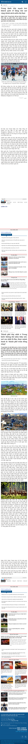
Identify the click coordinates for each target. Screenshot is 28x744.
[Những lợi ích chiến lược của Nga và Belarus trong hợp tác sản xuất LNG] (4, 259)
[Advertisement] (14, 180)
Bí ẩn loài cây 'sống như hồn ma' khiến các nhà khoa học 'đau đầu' (14, 596)
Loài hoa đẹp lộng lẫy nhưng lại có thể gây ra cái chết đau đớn (13, 604)
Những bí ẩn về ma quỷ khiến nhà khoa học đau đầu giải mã (13, 594)
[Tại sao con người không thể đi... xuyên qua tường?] (4, 630)
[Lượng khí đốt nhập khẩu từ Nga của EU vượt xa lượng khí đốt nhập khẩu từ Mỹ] (4, 263)
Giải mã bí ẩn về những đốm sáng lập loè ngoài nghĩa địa (12, 599)
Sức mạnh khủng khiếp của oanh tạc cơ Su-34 (10, 247)
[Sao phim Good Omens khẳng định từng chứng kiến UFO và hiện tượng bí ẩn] (4, 704)
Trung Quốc (9, 202)
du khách (8, 203)
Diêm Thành (19, 580)
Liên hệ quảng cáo (21, 731)
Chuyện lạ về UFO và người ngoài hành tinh (14, 691)
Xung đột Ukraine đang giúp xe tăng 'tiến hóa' (10, 237)
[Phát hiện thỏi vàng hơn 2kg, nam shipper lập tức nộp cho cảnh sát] (4, 615)
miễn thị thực (20, 202)
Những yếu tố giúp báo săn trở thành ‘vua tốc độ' (17, 623)
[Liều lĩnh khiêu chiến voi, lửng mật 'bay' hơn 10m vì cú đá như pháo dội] (4, 620)
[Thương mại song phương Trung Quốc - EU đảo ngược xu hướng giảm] (4, 268)
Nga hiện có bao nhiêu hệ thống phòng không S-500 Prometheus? (14, 245)
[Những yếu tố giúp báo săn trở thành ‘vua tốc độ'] (4, 625)
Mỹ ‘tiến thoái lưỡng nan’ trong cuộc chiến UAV (10, 243)
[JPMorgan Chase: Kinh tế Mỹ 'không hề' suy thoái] (4, 273)
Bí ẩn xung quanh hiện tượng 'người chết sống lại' (11, 358)
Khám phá (5, 331)
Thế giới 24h (14, 277)
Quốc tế (5, 5)
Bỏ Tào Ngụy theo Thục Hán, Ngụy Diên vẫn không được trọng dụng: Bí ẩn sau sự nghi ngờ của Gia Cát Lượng (13, 653)
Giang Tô (14, 580)
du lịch (14, 202)
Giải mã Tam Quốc (14, 634)
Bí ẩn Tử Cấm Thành (14, 659)
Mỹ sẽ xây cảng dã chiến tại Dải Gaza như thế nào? (11, 295)
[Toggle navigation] (25, 2)
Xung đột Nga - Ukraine (14, 301)
